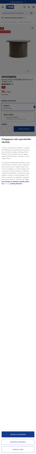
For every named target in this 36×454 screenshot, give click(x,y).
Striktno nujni (18, 449)
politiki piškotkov (16, 184)
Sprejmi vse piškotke (18, 434)
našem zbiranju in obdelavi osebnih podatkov (15, 181)
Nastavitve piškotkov (18, 442)
